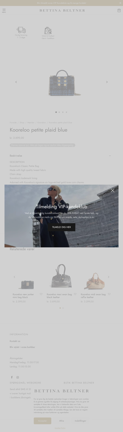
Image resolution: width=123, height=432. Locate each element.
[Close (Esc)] (112, 190)
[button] (61, 227)
